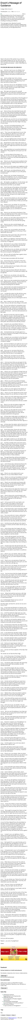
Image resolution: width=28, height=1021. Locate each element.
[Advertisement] (14, 43)
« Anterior (3, 1015)
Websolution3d (12, 1017)
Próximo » (9, 1015)
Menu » (13, 1015)
